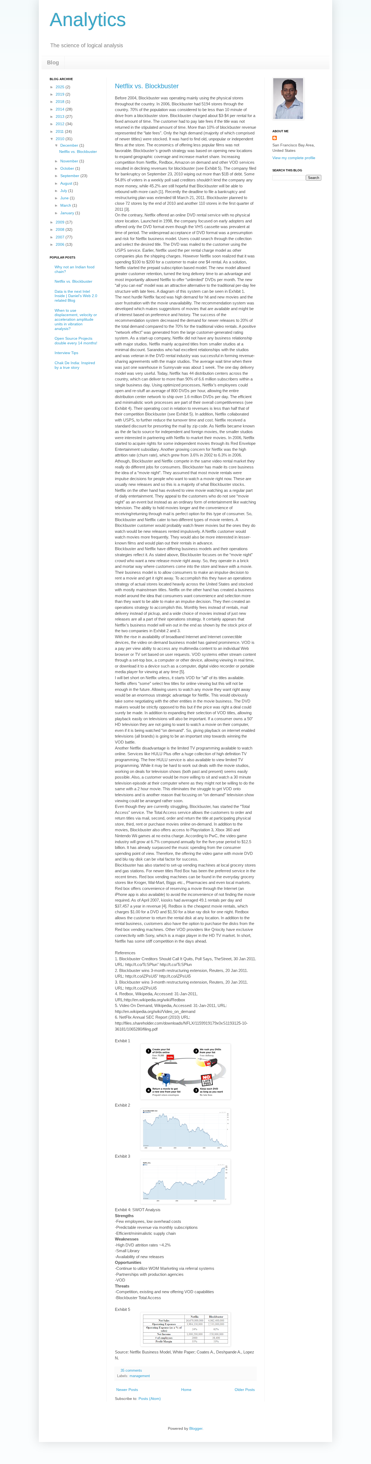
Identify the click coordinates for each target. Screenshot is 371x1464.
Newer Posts (127, 1389)
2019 (60, 94)
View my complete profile (293, 158)
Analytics (88, 19)
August (66, 183)
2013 (60, 116)
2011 (60, 131)
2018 (60, 101)
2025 (60, 87)
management (140, 1376)
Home (186, 1389)
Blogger (195, 1428)
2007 (60, 237)
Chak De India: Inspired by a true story (75, 365)
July (64, 190)
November (69, 161)
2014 (60, 109)
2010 (60, 139)
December (69, 145)
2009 (60, 222)
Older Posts (245, 1389)
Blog (53, 62)
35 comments (131, 1370)
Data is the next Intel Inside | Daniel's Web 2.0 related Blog (76, 296)
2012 (60, 124)
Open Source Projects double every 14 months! (76, 340)
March (66, 205)
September (70, 176)
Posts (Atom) (150, 1398)
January (67, 213)
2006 (60, 244)
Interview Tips (66, 353)
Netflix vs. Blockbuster (147, 86)
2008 (60, 229)
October (67, 168)
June (65, 198)
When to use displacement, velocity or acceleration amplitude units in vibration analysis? (76, 319)
